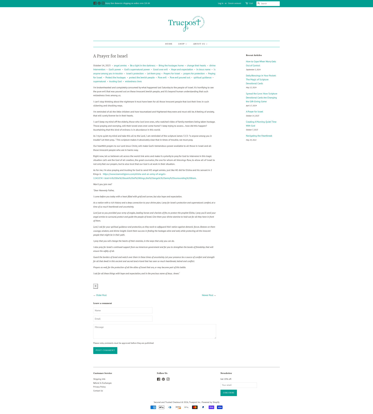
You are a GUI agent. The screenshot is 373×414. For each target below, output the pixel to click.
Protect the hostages (115, 77)
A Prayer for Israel (254, 111)
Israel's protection (135, 73)
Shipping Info (99, 379)
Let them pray (153, 73)
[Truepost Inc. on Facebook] (95, 4)
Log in (220, 3)
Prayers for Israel (172, 73)
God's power (115, 69)
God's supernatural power (137, 69)
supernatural (99, 81)
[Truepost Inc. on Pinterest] (99, 4)
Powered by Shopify (210, 402)
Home (168, 44)
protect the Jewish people (142, 77)
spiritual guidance (202, 77)
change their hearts (196, 65)
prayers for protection (194, 73)
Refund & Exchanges (102, 383)
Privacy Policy (99, 386)
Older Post (101, 295)
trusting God (115, 81)
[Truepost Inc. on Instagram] (103, 4)
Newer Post (207, 295)
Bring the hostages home (171, 65)
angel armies (120, 65)
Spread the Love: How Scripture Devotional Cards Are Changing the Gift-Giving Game (261, 97)
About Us (199, 44)
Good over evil (160, 69)
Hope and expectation (182, 69)
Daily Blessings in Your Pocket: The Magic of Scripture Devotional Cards (261, 79)
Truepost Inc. (195, 402)
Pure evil (162, 77)
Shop (181, 44)
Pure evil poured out (180, 77)
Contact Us (98, 390)
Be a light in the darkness (142, 65)
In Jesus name (203, 69)
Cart (251, 3)
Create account (234, 3)
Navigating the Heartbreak (259, 135)
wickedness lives (133, 81)
